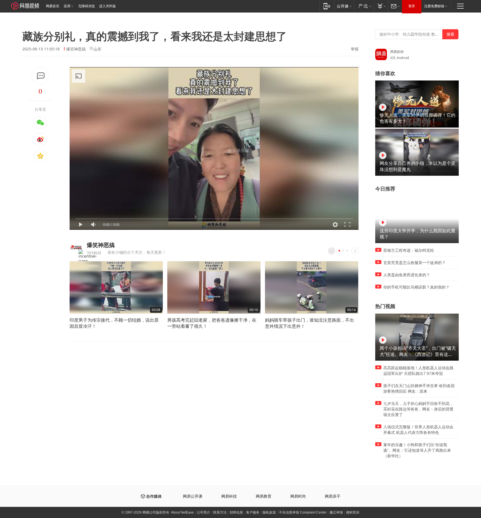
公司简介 (203, 512)
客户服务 (252, 512)
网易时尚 (298, 496)
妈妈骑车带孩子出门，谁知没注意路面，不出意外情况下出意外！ (309, 323)
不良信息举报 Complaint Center (303, 512)
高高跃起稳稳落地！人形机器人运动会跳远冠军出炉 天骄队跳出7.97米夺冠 (418, 371)
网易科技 (229, 496)
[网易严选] (364, 6)
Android (403, 57)
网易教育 (263, 496)
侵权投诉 (352, 512)
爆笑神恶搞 (76, 49)
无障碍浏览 (86, 6)
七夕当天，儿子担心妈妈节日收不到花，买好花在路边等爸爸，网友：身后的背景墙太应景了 (418, 409)
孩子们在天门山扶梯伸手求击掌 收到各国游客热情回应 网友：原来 (419, 388)
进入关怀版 (107, 6)
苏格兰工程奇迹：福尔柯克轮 (408, 250)
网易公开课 (192, 496)
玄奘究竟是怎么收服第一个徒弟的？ (414, 262)
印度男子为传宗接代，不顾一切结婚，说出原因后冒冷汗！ (114, 323)
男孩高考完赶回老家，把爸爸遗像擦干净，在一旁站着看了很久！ (211, 323)
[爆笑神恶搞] (76, 247)
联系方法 (220, 512)
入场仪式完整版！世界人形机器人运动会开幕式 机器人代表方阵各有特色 (418, 430)
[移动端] (327, 6)
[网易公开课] (344, 6)
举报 (355, 49)
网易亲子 (332, 496)
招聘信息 (236, 512)
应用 (67, 6)
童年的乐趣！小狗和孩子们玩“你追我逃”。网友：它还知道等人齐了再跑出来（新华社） (417, 450)
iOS (393, 57)
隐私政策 (269, 512)
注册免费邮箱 (434, 6)
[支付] (381, 6)
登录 (411, 6)
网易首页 (52, 6)
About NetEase (182, 512)
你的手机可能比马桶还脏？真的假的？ (416, 287)
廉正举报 (336, 512)
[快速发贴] (40, 76)
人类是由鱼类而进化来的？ (406, 275)
